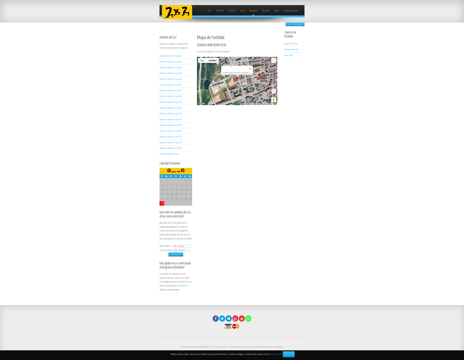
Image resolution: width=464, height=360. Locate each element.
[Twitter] (222, 318)
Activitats (253, 10)
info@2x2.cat (182, 285)
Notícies (232, 10)
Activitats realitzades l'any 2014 (171, 130)
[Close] (250, 69)
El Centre (220, 10)
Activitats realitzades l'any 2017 (171, 113)
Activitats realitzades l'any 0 (169, 153)
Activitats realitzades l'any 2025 (171, 67)
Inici (209, 10)
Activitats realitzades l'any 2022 (171, 84)
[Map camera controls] (273, 91)
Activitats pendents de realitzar (171, 55)
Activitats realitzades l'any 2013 (171, 136)
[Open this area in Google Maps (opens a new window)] (202, 103)
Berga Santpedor (291, 10)
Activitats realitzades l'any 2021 (171, 90)
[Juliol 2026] (169, 170)
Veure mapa (288, 55)
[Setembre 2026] (183, 170)
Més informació (276, 354)
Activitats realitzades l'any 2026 (171, 61)
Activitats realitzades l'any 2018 (171, 107)
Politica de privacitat (237, 346)
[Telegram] (229, 318)
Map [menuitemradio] (202, 60)
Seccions (265, 10)
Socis (242, 10)
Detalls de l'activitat (291, 43)
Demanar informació (291, 49)
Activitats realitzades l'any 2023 (171, 78)
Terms (275, 104)
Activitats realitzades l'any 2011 (171, 147)
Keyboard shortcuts (246, 104)
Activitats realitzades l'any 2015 (171, 125)
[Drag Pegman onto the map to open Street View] (273, 99)
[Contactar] (248, 318)
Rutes (276, 10)
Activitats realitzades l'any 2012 (171, 142)
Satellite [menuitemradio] (213, 60)
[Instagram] (235, 318)
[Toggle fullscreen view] (273, 60)
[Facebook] (216, 318)
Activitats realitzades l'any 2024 (171, 73)
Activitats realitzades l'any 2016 (171, 119)
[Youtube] (242, 318)
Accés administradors (295, 24)
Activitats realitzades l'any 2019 (171, 101)
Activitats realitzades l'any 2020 (171, 96)
